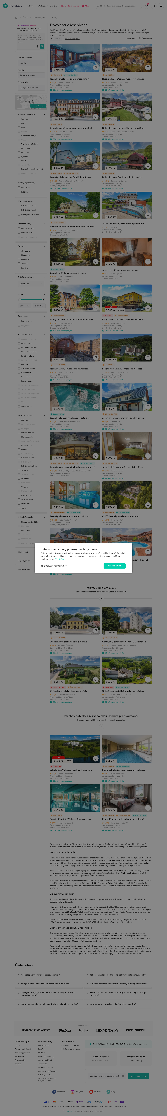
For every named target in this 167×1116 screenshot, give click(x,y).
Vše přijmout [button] (114, 566)
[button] (54, 565)
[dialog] (83, 558)
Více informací (61, 559)
